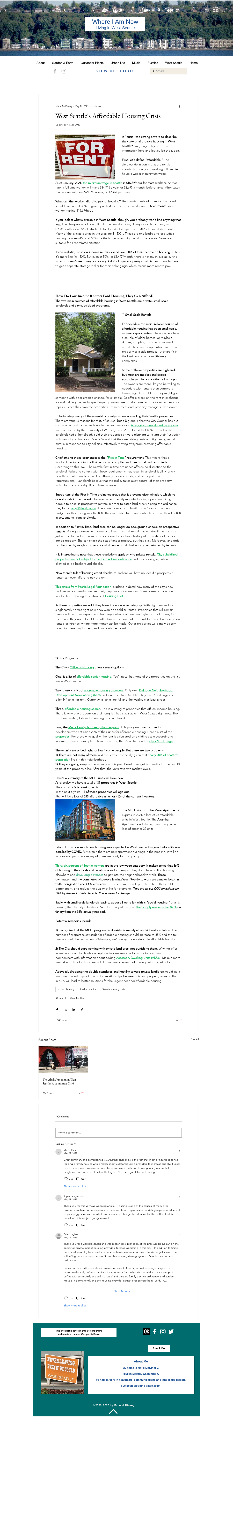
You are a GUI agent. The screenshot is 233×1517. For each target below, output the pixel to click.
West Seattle (77, 997)
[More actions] (180, 106)
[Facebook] (55, 71)
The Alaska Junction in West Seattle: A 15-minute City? (59, 1081)
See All (195, 1039)
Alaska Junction (88, 989)
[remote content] (118, 281)
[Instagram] (64, 71)
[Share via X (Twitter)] (65, 1009)
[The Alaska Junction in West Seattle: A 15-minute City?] (63, 1059)
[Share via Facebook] (57, 1009)
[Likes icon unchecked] (66, 1179)
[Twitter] (171, 1331)
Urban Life (61, 997)
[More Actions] (180, 1152)
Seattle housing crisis (113, 989)
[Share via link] (82, 1009)
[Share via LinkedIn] (73, 1009)
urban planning (66, 989)
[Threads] (146, 1331)
